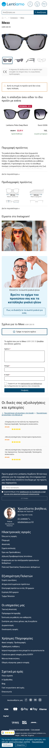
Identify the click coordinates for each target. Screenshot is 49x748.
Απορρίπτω (21, 745)
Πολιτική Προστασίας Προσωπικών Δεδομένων (21, 567)
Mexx (22, 18)
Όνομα (7, 366)
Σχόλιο (7, 349)
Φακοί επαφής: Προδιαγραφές (14, 642)
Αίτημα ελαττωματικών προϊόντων (16, 584)
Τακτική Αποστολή (9, 609)
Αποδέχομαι (7, 745)
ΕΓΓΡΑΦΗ (24, 498)
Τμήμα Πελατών (8, 596)
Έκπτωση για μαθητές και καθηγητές (16, 617)
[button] (7, 60)
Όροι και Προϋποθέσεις (11, 552)
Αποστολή (6, 544)
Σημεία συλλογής (8, 548)
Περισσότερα (37, 742)
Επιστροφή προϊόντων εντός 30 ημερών (18, 588)
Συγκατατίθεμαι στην (24, 493)
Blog (3, 683)
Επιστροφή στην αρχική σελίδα (19, 729)
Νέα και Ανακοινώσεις (11, 658)
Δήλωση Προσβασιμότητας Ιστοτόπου (17, 556)
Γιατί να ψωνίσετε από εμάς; (13, 687)
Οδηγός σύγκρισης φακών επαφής (15, 662)
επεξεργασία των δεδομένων (31, 383)
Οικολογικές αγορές (10, 629)
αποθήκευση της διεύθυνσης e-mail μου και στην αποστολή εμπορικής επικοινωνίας (24, 493)
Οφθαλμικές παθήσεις (11, 646)
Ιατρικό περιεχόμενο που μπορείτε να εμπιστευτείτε (23, 650)
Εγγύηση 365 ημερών (10, 592)
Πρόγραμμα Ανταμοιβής (11, 613)
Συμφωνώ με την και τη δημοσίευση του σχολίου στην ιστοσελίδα (23, 384)
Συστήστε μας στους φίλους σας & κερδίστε (19, 621)
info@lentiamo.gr (24, 522)
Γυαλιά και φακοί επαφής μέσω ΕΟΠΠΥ (17, 654)
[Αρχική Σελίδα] (3, 18)
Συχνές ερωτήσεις (9, 580)
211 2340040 (23, 519)
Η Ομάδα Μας (7, 679)
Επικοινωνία (7, 691)
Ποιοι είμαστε (7, 675)
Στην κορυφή (35, 729)
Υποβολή (24, 390)
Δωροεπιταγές (8, 625)
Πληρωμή (5, 540)
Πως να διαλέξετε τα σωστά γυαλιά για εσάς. (24, 311)
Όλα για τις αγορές (9, 536)
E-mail (7, 375)
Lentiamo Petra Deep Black (17, 125)
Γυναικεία (14, 18)
